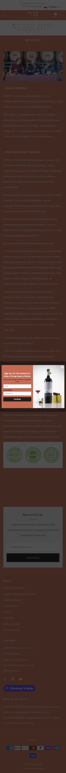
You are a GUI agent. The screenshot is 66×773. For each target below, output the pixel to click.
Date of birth (7, 390)
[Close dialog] (62, 366)
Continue (17, 399)
